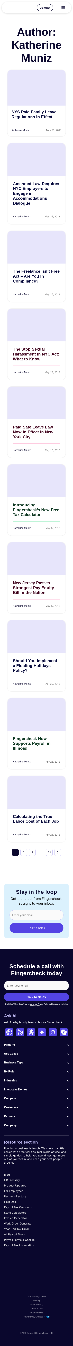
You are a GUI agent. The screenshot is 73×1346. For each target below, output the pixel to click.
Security (36, 1300)
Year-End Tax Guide (17, 1229)
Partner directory (15, 1196)
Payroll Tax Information (19, 1245)
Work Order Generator (18, 1223)
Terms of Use (37, 1308)
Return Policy (36, 1313)
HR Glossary (12, 1180)
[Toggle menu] (63, 7)
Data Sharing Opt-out (36, 1296)
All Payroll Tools (14, 1234)
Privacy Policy (36, 1304)
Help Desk (10, 1201)
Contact (45, 7)
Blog (7, 1174)
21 (49, 852)
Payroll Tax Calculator (18, 1207)
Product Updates (15, 1185)
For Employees (13, 1191)
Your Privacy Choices (33, 1317)
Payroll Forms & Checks (19, 1239)
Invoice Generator (15, 1218)
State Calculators (15, 1212)
